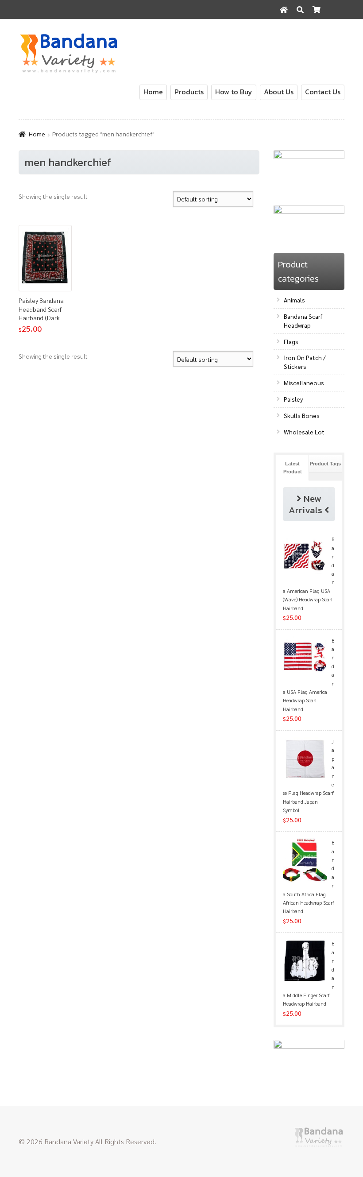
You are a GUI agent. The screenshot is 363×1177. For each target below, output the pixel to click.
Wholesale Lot (304, 432)
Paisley (293, 399)
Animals (294, 300)
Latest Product (292, 467)
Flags (291, 341)
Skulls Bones (302, 415)
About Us (278, 91)
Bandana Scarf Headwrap (303, 320)
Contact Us (322, 91)
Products (189, 91)
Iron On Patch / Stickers (305, 361)
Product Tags (325, 463)
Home (153, 91)
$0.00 (330, 29)
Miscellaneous (304, 383)
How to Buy (233, 91)
